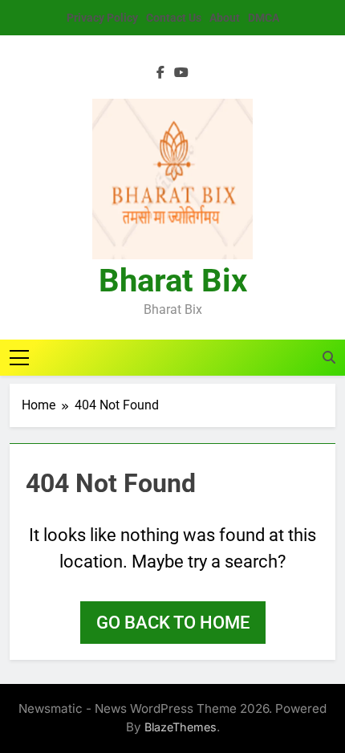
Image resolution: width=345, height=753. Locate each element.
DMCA (263, 17)
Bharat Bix (173, 280)
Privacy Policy (102, 17)
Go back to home (173, 623)
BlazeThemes (180, 727)
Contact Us (173, 17)
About (224, 17)
